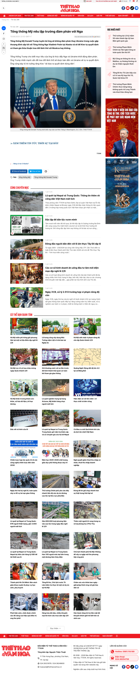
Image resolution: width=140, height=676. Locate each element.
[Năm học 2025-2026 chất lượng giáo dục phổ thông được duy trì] (55, 448)
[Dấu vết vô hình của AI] (24, 418)
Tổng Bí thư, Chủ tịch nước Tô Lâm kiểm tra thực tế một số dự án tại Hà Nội (55, 585)
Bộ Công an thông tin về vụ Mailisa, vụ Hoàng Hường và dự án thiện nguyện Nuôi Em (124, 62)
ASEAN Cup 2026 (15, 16)
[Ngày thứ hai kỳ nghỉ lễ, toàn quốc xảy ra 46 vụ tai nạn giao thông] (24, 479)
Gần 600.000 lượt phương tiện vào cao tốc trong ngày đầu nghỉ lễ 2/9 (54, 523)
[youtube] (128, 8)
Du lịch (90, 16)
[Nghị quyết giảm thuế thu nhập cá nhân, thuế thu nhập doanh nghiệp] (87, 448)
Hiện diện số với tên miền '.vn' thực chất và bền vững (85, 400)
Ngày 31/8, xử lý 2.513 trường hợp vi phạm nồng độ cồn (72, 294)
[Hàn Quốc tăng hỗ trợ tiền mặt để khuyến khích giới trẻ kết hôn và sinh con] (87, 601)
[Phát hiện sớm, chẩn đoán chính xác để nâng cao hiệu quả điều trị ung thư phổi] (24, 601)
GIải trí (99, 16)
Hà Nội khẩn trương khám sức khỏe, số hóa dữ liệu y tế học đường (22, 401)
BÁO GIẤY (89, 1)
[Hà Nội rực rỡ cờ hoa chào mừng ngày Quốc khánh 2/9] (24, 357)
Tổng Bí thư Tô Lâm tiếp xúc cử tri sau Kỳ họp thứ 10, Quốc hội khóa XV (124, 75)
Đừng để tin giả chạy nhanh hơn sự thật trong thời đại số (86, 492)
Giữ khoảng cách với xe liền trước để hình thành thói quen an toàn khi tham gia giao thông (55, 370)
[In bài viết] (4, 39)
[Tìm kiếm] (3, 8)
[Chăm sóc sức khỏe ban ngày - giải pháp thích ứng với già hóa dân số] (87, 571)
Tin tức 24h (29, 16)
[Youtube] (134, 1)
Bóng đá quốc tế (67, 16)
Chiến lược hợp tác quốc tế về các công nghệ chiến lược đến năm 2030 (23, 462)
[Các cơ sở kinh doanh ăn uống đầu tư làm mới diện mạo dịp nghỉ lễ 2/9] (26, 273)
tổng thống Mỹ (24, 177)
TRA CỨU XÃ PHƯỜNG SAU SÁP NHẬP (106, 1)
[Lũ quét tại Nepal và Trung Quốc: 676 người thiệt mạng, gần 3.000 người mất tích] (24, 510)
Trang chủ (5, 20)
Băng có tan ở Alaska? (21, 164)
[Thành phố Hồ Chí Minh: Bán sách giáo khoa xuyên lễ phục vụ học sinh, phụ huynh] (24, 571)
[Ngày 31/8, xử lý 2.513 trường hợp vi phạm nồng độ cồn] (26, 297)
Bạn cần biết (123, 16)
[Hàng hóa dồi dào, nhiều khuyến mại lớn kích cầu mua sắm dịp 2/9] (55, 601)
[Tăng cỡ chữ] (3, 44)
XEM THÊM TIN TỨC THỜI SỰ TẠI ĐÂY (36, 143)
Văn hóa (81, 16)
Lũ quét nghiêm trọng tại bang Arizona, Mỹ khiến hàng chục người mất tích (54, 401)
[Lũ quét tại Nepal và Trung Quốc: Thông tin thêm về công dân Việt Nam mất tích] (26, 201)
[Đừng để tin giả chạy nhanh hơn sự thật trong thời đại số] (87, 479)
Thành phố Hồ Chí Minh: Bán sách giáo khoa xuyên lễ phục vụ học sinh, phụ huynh (23, 585)
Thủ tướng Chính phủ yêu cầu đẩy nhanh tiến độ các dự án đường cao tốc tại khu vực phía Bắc (55, 493)
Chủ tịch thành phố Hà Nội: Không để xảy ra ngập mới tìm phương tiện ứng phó (87, 554)
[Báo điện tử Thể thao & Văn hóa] (70, 8)
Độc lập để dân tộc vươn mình (61, 219)
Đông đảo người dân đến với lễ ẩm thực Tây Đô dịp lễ (73, 243)
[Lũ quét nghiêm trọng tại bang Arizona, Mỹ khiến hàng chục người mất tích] (55, 387)
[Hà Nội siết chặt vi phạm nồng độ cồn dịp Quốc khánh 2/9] (87, 326)
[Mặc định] (3, 48)
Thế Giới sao (110, 16)
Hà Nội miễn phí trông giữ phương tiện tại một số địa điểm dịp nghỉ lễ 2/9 (24, 340)
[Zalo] (136, 8)
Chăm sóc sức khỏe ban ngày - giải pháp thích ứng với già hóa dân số (86, 585)
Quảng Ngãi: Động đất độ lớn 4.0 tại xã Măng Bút (86, 369)
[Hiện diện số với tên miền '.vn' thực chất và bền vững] (87, 387)
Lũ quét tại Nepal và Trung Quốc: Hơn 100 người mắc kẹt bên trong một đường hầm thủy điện (55, 554)
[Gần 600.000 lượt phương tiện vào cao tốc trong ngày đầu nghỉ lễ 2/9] (55, 510)
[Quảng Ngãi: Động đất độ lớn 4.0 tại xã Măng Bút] (87, 357)
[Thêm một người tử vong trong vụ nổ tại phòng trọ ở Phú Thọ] (87, 510)
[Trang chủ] (4, 16)
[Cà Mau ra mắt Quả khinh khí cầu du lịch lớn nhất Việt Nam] (87, 418)
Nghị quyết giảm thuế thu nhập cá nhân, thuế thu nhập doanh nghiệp (87, 462)
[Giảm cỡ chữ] (3, 52)
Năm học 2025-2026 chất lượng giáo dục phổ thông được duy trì (55, 461)
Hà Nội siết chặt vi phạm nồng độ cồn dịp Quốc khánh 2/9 (87, 338)
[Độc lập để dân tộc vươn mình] (26, 225)
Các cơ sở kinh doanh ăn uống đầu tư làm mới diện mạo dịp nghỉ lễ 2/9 (72, 269)
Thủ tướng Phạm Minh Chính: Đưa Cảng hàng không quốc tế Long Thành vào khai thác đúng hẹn (124, 88)
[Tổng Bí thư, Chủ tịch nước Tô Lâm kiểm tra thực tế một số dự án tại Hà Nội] (55, 571)
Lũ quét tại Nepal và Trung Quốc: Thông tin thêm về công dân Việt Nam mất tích (72, 197)
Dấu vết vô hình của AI (19, 429)
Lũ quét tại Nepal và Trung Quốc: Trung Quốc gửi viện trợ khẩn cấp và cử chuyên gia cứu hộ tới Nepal (55, 432)
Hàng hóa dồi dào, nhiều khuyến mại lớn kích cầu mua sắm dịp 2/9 (55, 614)
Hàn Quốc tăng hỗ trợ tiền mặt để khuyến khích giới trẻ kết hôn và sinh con (87, 615)
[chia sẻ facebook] (4, 33)
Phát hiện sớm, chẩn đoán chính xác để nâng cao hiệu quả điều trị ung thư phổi (23, 615)
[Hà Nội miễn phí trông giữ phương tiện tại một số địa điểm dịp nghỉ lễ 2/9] (24, 326)
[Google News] (87, 37)
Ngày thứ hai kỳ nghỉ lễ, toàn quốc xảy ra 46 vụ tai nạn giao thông (23, 492)
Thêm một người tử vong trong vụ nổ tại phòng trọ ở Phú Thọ (87, 522)
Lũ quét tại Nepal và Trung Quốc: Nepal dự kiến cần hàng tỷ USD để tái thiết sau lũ (23, 554)
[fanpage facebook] (123, 8)
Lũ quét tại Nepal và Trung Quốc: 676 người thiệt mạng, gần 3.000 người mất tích (23, 523)
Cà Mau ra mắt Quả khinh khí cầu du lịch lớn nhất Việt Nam (87, 430)
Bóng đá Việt (52, 16)
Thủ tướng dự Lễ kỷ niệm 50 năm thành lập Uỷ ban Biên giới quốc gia (123, 38)
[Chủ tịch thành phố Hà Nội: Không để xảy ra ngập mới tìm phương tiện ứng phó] (87, 540)
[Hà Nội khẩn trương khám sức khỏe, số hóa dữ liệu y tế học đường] (24, 387)
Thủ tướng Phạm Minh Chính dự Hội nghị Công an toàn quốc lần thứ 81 (124, 49)
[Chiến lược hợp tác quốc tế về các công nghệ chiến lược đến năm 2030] (24, 448)
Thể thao (40, 16)
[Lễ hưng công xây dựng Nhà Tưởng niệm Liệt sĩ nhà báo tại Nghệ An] (55, 326)
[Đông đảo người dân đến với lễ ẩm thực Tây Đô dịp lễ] (26, 249)
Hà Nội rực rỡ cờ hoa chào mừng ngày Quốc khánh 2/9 (23, 369)
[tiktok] (132, 8)
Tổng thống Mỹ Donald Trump (45, 177)
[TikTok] (137, 1)
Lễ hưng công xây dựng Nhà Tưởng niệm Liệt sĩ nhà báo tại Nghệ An (54, 340)
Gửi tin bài (124, 1)
